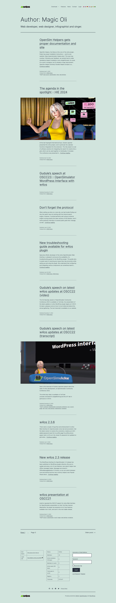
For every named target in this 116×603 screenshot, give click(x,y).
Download (54, 6)
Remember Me (78, 566)
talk (44, 408)
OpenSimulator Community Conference (58, 406)
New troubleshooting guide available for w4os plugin (56, 246)
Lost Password (76, 574)
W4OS (77, 596)
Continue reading (44, 66)
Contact (74, 6)
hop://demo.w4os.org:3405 (34, 557)
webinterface (58, 408)
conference (45, 406)
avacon (45, 517)
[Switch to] (83, 6)
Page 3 (33, 532)
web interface (63, 74)
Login (80, 6)
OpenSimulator (83, 596)
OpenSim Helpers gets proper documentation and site (58, 43)
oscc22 (72, 406)
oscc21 (55, 517)
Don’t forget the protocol (56, 207)
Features (63, 6)
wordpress (64, 408)
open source (46, 74)
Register (83, 574)
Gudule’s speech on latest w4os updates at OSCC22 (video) (57, 291)
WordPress (92, 596)
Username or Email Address (79, 552)
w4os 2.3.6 (47, 422)
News (69, 6)
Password (75, 559)
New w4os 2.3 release (55, 457)
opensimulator (53, 74)
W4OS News (50, 73)
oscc (68, 406)
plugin (41, 408)
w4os (58, 74)
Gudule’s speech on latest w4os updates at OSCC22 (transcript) (57, 332)
